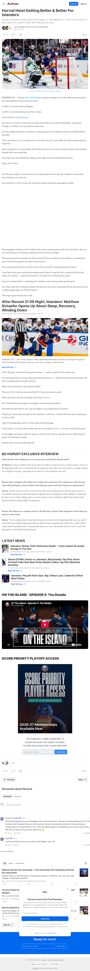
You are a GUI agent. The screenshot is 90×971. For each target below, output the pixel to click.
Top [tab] (4, 863)
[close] (67, 889)
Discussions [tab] (19, 863)
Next (81, 779)
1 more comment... (7, 851)
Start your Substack (40, 964)
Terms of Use (56, 924)
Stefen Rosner (19, 27)
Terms (50, 960)
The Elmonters (42, 27)
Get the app (54, 964)
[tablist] (12, 796)
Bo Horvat (23, 117)
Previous (11, 779)
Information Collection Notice (44, 926)
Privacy (44, 960)
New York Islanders (33, 97)
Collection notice (58, 960)
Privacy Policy (62, 926)
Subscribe (73, 4)
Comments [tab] (7, 796)
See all (6, 925)
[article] (45, 877)
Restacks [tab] (17, 796)
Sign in (84, 4)
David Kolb (29, 27)
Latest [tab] (10, 863)
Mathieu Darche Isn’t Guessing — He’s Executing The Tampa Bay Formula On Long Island (38, 871)
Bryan (7, 838)
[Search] (85, 863)
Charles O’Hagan (12, 818)
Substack (35, 968)
